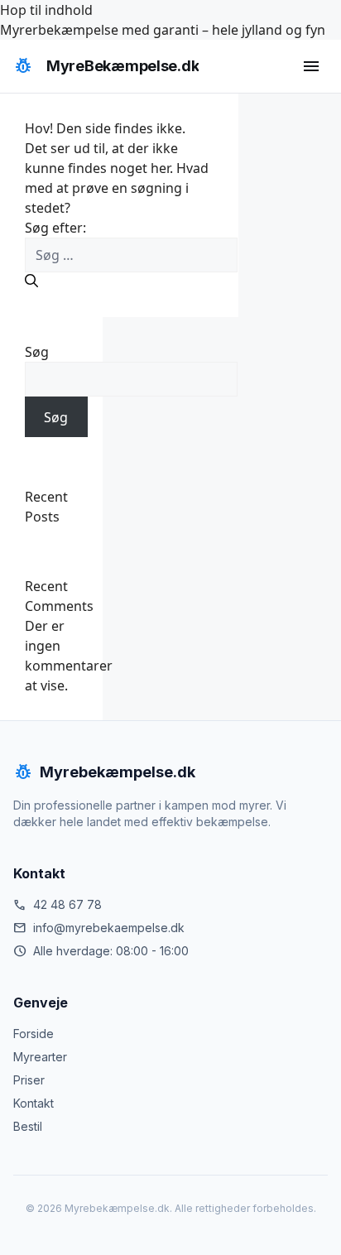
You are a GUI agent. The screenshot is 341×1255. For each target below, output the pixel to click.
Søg (37, 352)
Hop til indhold (46, 10)
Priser (29, 1080)
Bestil (27, 1126)
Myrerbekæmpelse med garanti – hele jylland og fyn (162, 30)
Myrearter (40, 1057)
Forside (33, 1034)
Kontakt (33, 1103)
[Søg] (31, 280)
